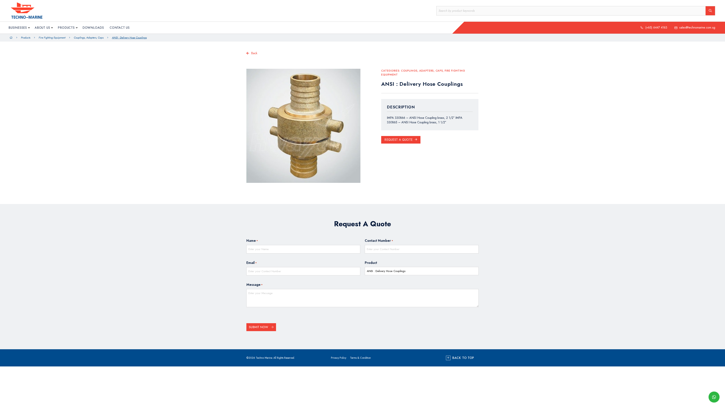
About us (42, 28)
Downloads (93, 28)
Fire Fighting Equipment (52, 37)
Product (371, 262)
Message (254, 284)
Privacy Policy (338, 358)
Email (251, 262)
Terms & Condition (360, 358)
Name (252, 240)
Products (66, 28)
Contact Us (120, 28)
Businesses (17, 28)
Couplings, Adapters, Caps (88, 37)
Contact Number (379, 240)
